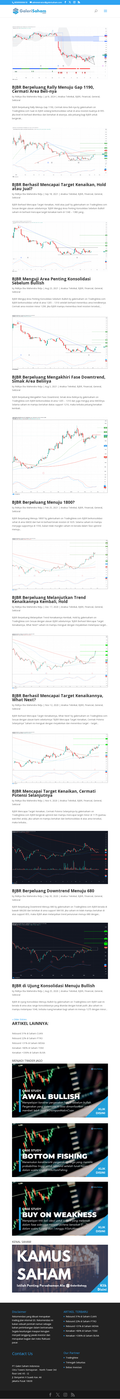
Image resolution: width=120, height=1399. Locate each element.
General (96, 96)
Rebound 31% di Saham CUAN (27, 1033)
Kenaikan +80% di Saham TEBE (28, 1047)
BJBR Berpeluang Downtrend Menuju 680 (53, 891)
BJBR (77, 96)
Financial (86, 96)
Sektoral (16, 100)
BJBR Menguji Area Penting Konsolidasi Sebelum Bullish (51, 281)
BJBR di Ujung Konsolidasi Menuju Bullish (53, 985)
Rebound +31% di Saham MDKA (28, 1043)
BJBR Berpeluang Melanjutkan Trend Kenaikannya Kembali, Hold (49, 599)
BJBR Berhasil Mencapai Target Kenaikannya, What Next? (57, 697)
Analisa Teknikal (66, 96)
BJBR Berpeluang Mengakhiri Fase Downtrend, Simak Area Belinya (58, 379)
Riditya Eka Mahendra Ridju (28, 96)
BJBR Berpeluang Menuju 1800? (43, 502)
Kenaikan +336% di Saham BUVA (28, 1052)
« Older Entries (19, 1019)
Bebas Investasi (74, 1367)
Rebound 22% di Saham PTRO (27, 1038)
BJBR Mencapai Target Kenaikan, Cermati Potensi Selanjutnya (54, 793)
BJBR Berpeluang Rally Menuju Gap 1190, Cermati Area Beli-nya (53, 89)
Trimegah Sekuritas (75, 1362)
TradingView (72, 1357)
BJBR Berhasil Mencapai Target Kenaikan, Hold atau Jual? (59, 186)
